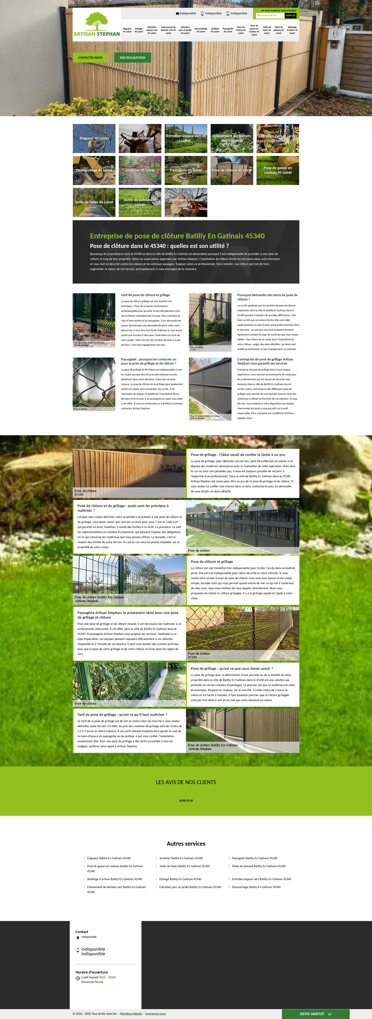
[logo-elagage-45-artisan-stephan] (97, 24)
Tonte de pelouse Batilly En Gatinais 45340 (258, 866)
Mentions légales (131, 1014)
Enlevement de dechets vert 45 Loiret (168, 30)
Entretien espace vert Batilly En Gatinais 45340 (261, 879)
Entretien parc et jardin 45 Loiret (185, 30)
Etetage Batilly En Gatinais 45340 (180, 879)
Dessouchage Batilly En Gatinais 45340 (256, 887)
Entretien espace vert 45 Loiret (151, 30)
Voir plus (186, 800)
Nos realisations (132, 57)
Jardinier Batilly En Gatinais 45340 (181, 858)
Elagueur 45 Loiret (127, 30)
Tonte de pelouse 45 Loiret (279, 30)
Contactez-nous (90, 57)
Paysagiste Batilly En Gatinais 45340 (254, 858)
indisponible (188, 13)
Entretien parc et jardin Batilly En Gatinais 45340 (190, 887)
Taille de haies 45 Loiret (267, 30)
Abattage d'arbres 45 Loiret (292, 30)
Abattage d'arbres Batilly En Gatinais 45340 (114, 879)
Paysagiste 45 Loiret (228, 30)
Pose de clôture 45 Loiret (241, 30)
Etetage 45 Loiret (139, 30)
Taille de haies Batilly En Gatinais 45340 (184, 866)
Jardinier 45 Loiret (215, 30)
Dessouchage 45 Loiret (201, 30)
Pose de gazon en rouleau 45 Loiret (254, 30)
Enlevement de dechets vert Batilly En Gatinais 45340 (116, 890)
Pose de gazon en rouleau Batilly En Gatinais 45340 (115, 869)
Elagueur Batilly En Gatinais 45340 (109, 858)
